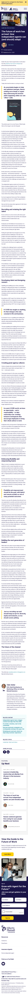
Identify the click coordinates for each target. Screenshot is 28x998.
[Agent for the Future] (9, 9)
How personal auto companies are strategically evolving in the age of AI (13, 728)
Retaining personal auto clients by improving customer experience (12, 731)
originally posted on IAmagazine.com (17, 672)
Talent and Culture (11, 28)
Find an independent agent (7, 953)
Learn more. (9, 3)
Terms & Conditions (6, 973)
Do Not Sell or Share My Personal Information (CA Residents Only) (13, 979)
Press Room (4, 943)
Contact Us (4, 940)
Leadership (3, 28)
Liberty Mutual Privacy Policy (8, 971)
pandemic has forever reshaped (13, 63)
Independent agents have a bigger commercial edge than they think (12, 720)
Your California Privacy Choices (12, 976)
